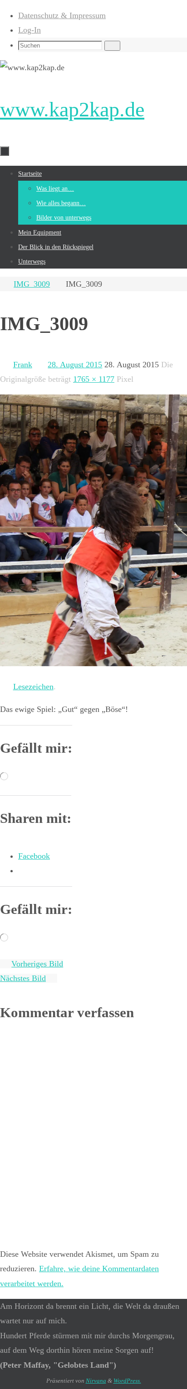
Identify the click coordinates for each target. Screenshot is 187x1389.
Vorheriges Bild (37, 963)
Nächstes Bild (23, 978)
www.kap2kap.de (72, 109)
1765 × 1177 (93, 379)
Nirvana (96, 1380)
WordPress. (127, 1380)
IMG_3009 (32, 283)
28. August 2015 (75, 364)
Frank (22, 364)
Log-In (29, 29)
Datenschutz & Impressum (62, 15)
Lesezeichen (33, 686)
